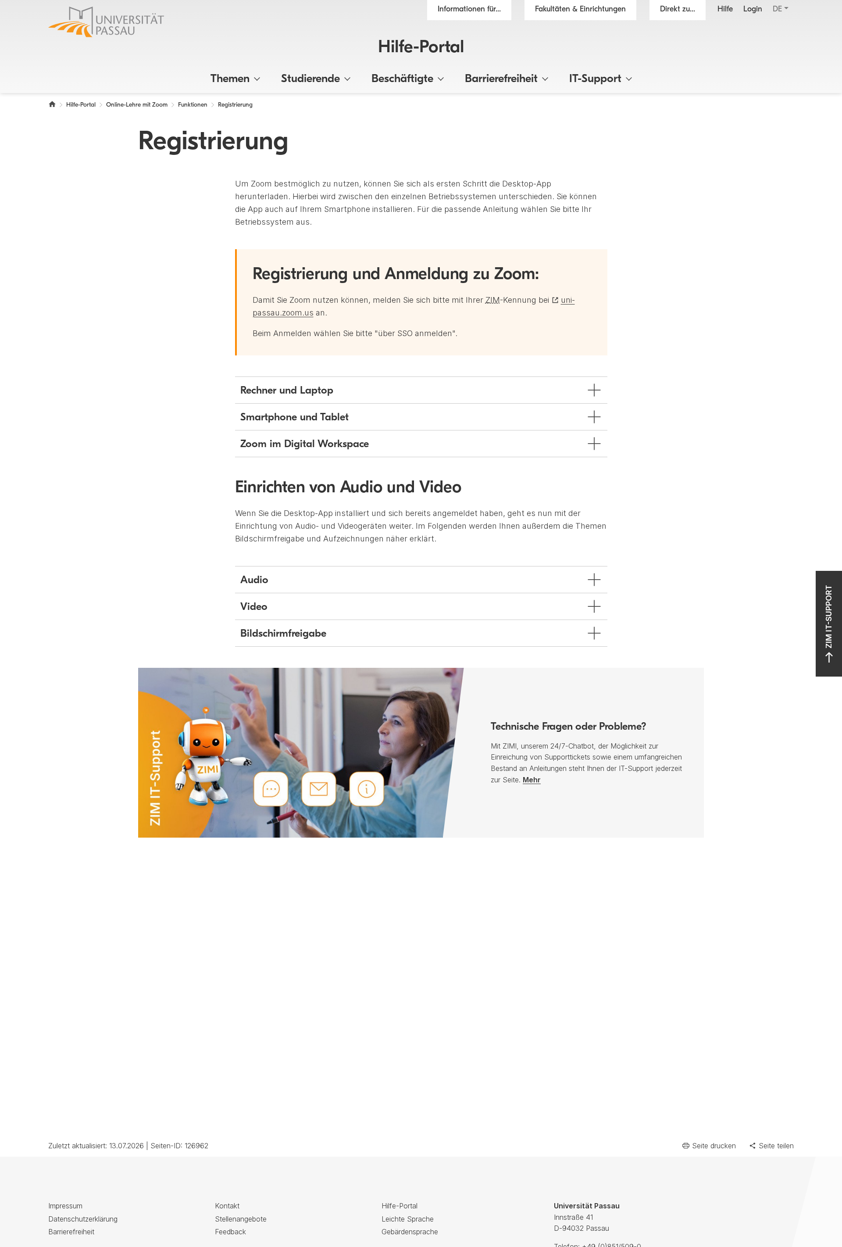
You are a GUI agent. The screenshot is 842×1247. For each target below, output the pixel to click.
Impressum (65, 1205)
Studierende (310, 79)
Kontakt (227, 1205)
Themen (230, 79)
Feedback (230, 1231)
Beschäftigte (402, 79)
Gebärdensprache (410, 1231)
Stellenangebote (241, 1219)
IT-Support (595, 79)
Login (752, 10)
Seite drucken (714, 1145)
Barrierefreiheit (501, 79)
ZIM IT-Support (828, 617)
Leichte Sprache (408, 1219)
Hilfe (725, 10)
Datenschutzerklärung (83, 1219)
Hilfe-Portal (421, 48)
